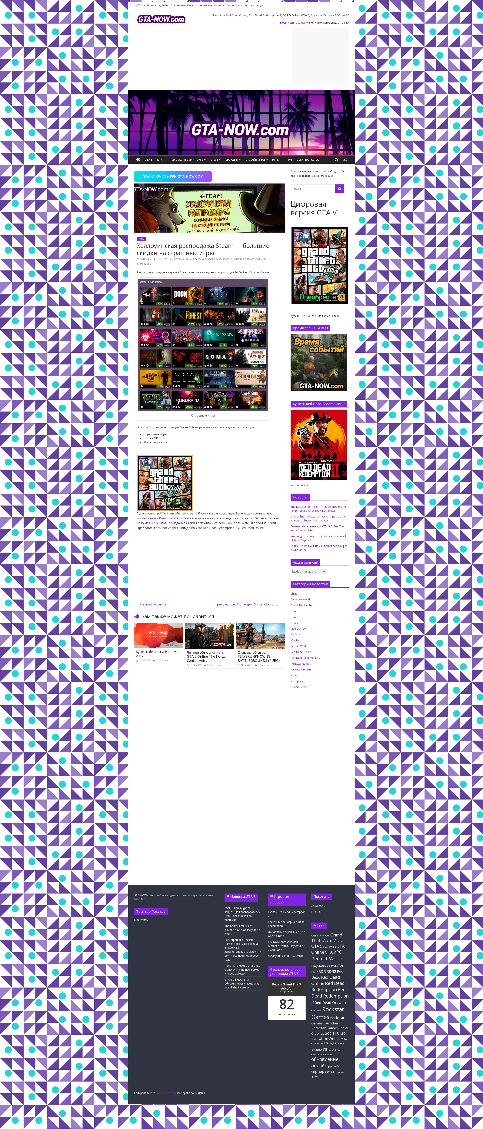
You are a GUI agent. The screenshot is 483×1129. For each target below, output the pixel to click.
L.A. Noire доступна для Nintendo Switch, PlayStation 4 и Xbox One (286, 946)
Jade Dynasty (299, 628)
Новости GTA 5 (242, 896)
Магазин (231, 159)
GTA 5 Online (329, 947)
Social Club (335, 1033)
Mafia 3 (295, 634)
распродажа (225, 259)
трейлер (315, 1076)
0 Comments (177, 259)
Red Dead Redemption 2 (186, 159)
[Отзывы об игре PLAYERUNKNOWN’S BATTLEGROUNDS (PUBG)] (260, 625)
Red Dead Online (236, 15)
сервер (317, 1071)
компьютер (317, 1054)
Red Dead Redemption (328, 986)
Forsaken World (300, 599)
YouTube (342, 1039)
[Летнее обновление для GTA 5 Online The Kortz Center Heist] (209, 625)
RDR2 (331, 971)
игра (329, 1048)
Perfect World (299, 646)
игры (200, 259)
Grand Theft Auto (320, 935)
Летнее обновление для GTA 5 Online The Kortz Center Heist (207, 656)
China (294, 593)
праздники (211, 259)
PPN (289, 159)
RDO (314, 972)
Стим (246, 259)
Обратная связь (307, 159)
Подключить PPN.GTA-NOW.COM (172, 176)
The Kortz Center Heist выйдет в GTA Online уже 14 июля (242, 930)
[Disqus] (209, 725)
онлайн (319, 1066)
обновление (324, 1059)
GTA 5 (214, 159)
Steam (192, 259)
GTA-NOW (161, 259)
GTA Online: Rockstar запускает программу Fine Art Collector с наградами (233, 3)
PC (339, 952)
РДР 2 (332, 1043)
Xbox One (327, 1038)
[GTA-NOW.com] (241, 92)
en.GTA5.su (318, 906)
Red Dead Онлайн (330, 1002)
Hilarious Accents (150, 604)
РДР (326, 1043)
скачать (330, 1072)
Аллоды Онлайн (301, 669)
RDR (322, 971)
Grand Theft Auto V (302, 605)
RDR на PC (342, 15)
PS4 (333, 966)
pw (340, 965)
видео (316, 1049)
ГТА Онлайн (317, 1043)
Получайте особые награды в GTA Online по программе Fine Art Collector (242, 969)
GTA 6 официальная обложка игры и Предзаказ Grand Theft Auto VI (242, 983)
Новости (219, 15)
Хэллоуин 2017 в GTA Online (285, 956)
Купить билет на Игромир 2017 (158, 653)
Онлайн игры (255, 159)
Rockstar (316, 1010)
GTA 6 (148, 159)
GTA (159, 159)
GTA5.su (316, 912)
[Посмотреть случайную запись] (345, 160)
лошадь (329, 1054)
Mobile (295, 640)
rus (322, 1033)
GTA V (294, 623)
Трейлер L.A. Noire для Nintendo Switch (250, 604)
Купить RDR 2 (299, 485)
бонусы (341, 1043)
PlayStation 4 (320, 966)
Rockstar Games (301, 663)
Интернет (297, 681)
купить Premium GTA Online (168, 518)
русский (333, 1066)
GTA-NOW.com (143, 895)
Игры (275, 159)
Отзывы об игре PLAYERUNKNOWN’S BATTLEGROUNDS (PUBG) (259, 656)
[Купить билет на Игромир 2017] (158, 625)
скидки (238, 259)
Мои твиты (141, 920)
